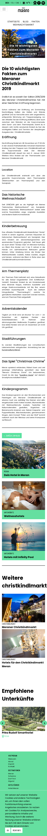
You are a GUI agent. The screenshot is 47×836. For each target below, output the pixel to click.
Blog (25, 21)
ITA (12, 2)
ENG (17, 2)
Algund (11, 781)
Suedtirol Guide (26, 375)
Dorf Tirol (12, 779)
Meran (11, 774)
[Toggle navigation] (4, 9)
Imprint (11, 764)
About (10, 761)
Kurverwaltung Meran (11, 350)
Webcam (12, 759)
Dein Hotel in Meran (16, 475)
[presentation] (2, 723)
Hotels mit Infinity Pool (19, 557)
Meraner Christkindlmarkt (19, 627)
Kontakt (11, 766)
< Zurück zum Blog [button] (12, 435)
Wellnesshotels (14, 516)
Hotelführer (13, 785)
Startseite (13, 21)
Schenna (12, 776)
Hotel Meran (13, 788)
